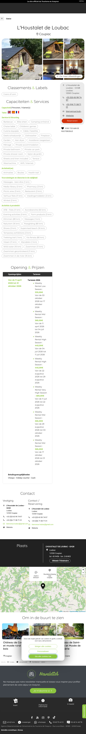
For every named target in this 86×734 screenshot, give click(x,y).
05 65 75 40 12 (58, 722)
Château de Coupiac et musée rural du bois (15, 645)
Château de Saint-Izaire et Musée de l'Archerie (69, 645)
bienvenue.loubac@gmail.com (74, 111)
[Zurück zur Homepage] (2, 18)
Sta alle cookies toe (43, 656)
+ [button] (83, 569)
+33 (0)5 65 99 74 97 (74, 98)
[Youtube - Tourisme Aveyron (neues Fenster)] (37, 717)
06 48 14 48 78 (76, 722)
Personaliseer (43, 651)
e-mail (12, 662)
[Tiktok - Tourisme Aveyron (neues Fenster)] (54, 717)
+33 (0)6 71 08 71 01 (73, 105)
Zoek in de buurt (36, 576)
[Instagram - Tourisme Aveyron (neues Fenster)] (43, 717)
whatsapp (42, 722)
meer (43, 662)
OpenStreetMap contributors (77, 611)
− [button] (83, 572)
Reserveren (72, 121)
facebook (36, 662)
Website (70, 116)
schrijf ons (11, 722)
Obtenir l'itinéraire (60, 561)
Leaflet (61, 611)
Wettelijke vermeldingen (9, 730)
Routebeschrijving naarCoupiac (50, 575)
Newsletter (84, 711)
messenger (23, 662)
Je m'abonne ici (41, 690)
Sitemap (20, 730)
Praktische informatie (43, 705)
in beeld (70, 704)
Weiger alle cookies (43, 646)
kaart (15, 705)
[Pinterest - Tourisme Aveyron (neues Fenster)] (48, 717)
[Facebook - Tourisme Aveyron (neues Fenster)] (32, 717)
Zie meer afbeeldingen (70, 76)
